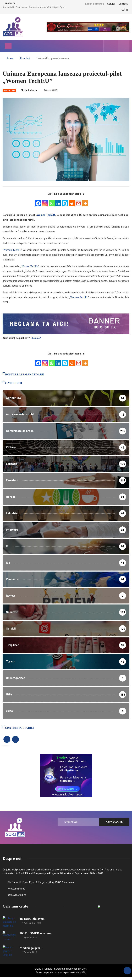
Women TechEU (46, 215)
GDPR (125, 9)
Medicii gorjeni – (31, 948)
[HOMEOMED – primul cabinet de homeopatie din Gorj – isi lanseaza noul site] (9, 936)
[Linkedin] (58, 201)
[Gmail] (78, 201)
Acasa (10, 58)
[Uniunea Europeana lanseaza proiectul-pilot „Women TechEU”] (108, 46)
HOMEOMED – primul (36, 933)
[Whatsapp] (52, 201)
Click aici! (36, 338)
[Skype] (65, 201)
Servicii (111, 3)
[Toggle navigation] (8, 46)
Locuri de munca (94, 3)
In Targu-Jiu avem (32, 918)
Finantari (25, 58)
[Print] (72, 201)
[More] (85, 201)
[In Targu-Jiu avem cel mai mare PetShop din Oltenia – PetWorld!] (9, 921)
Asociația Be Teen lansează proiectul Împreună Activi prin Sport (34, 7)
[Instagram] (45, 201)
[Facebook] (38, 201)
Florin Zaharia (29, 90)
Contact (123, 3)
